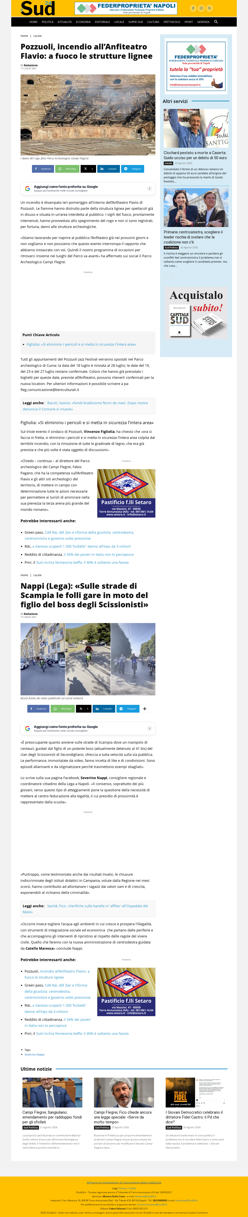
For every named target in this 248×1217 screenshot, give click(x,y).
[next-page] (171, 275)
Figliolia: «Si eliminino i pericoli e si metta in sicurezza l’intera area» (81, 344)
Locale (38, 36)
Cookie (132, 1188)
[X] (209, 8)
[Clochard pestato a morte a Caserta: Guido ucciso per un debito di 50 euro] (196, 128)
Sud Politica (171, 247)
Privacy (123, 1188)
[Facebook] (193, 8)
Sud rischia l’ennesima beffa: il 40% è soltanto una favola (82, 562)
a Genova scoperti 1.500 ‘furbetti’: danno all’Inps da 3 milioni (81, 546)
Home (24, 36)
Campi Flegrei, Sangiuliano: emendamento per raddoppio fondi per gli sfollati (52, 1117)
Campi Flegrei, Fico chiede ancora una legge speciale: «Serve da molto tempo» (123, 1117)
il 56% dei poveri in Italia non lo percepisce (98, 554)
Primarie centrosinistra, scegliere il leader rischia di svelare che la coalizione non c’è (193, 237)
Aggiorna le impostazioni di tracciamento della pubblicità (124, 1182)
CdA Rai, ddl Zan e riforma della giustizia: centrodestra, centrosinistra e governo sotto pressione (58, 991)
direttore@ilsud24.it (145, 1196)
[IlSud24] (43, 8)
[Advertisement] (88, 301)
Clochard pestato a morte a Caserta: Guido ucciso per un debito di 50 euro (195, 155)
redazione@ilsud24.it (186, 1200)
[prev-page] (165, 275)
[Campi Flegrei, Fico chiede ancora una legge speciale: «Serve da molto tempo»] (124, 1093)
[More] (145, 709)
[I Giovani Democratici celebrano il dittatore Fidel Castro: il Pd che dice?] (196, 1093)
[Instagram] (201, 8)
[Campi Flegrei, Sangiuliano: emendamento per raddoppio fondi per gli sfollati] (52, 1093)
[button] (216, 22)
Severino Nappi (35, 1054)
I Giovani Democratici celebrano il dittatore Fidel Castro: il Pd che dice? (194, 1117)
